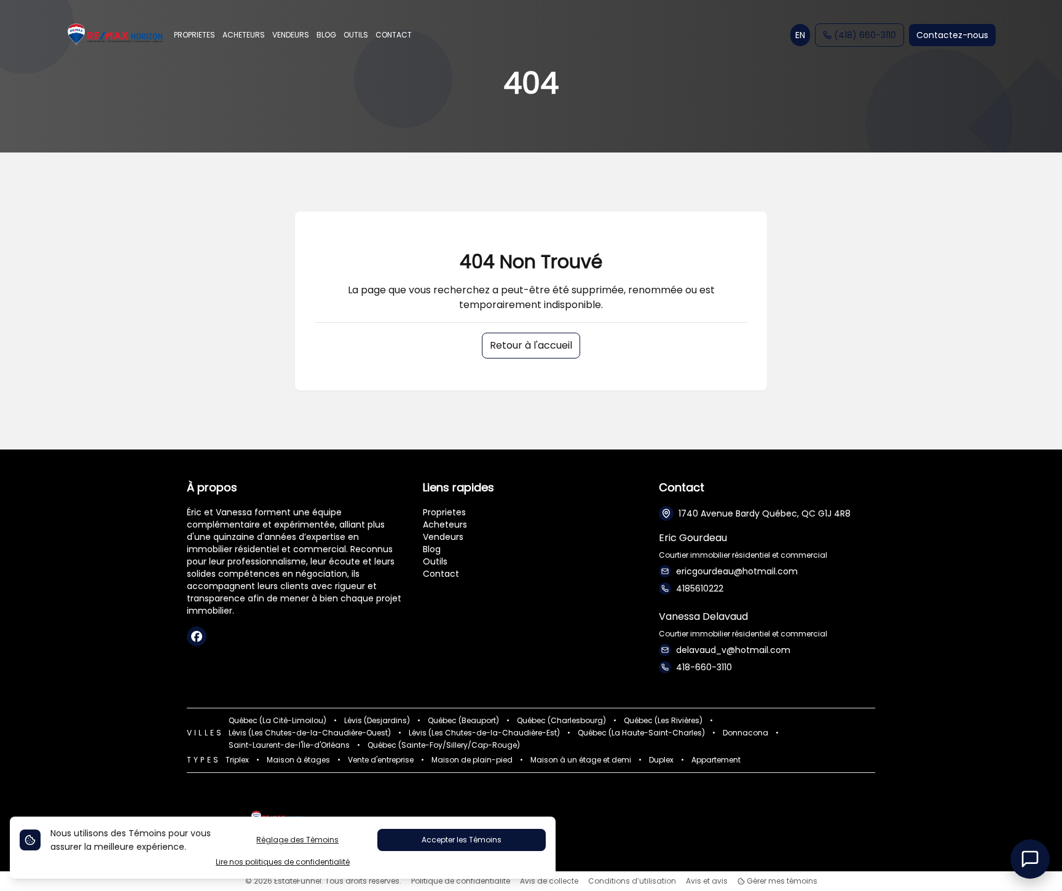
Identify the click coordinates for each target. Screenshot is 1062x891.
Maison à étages (298, 760)
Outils (435, 561)
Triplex (237, 760)
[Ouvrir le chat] (1030, 859)
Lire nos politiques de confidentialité (283, 862)
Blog (432, 549)
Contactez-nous (952, 35)
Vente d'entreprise (381, 760)
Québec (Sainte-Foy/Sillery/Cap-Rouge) (444, 745)
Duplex (661, 760)
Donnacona (745, 733)
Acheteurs (445, 524)
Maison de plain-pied (472, 760)
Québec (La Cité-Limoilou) (277, 721)
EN (800, 35)
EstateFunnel (297, 881)
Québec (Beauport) (463, 721)
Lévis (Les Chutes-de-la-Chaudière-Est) (484, 733)
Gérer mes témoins (781, 881)
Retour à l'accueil (531, 345)
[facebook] (196, 636)
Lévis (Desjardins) (377, 721)
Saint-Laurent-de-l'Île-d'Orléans (289, 745)
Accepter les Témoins (462, 839)
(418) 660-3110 (865, 35)
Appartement (716, 760)
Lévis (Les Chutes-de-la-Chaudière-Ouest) (310, 733)
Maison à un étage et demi (580, 760)
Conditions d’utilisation (632, 881)
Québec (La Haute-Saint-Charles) (641, 733)
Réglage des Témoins (297, 839)
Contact (441, 574)
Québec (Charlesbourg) (561, 721)
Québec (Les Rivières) (663, 721)
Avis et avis (707, 881)
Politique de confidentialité (460, 881)
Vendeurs (443, 537)
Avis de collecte (549, 881)
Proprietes (444, 512)
